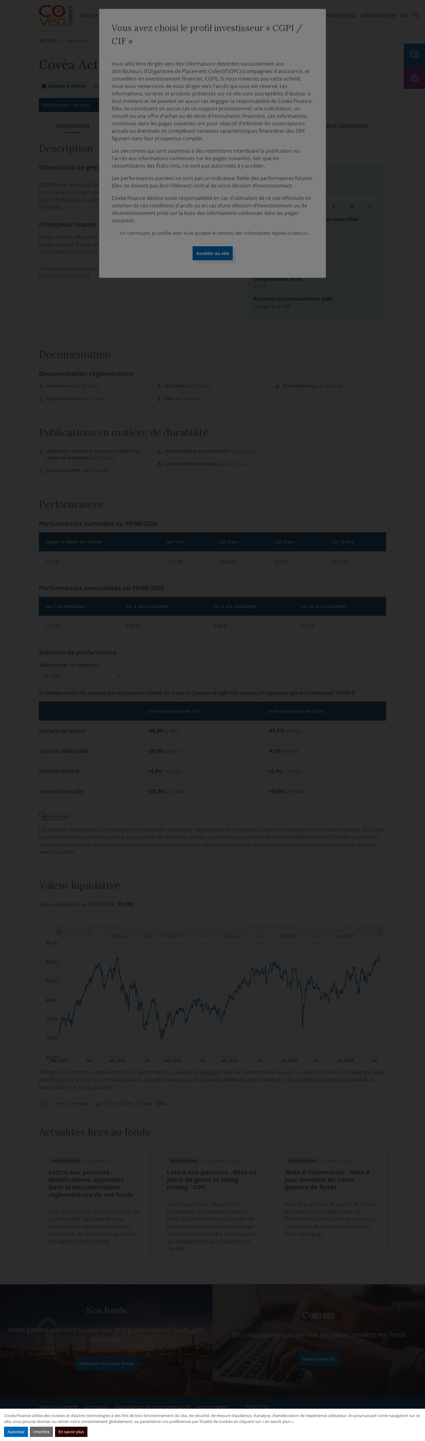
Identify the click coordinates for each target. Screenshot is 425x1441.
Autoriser (16, 1431)
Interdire (41, 1431)
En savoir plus (71, 1431)
